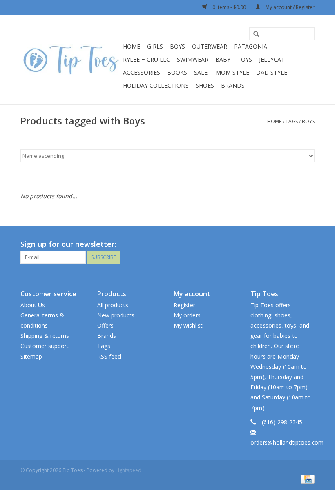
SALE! (201, 72)
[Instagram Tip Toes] (308, 244)
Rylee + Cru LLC (146, 59)
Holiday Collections (156, 85)
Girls (155, 46)
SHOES (205, 85)
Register (184, 305)
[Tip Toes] (70, 59)
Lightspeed (128, 470)
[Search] (256, 34)
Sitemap (31, 356)
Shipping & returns (44, 335)
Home (131, 46)
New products (115, 315)
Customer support (44, 346)
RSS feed (109, 356)
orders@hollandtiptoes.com (287, 442)
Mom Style (232, 72)
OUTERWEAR (209, 46)
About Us (32, 305)
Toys (244, 59)
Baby (222, 59)
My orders (187, 315)
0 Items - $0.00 (229, 7)
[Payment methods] (306, 478)
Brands (233, 85)
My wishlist (188, 325)
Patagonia (250, 46)
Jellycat (272, 59)
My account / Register (289, 7)
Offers (105, 325)
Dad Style (271, 72)
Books (177, 72)
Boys (177, 46)
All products (112, 305)
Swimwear (192, 59)
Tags (292, 121)
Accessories (141, 72)
